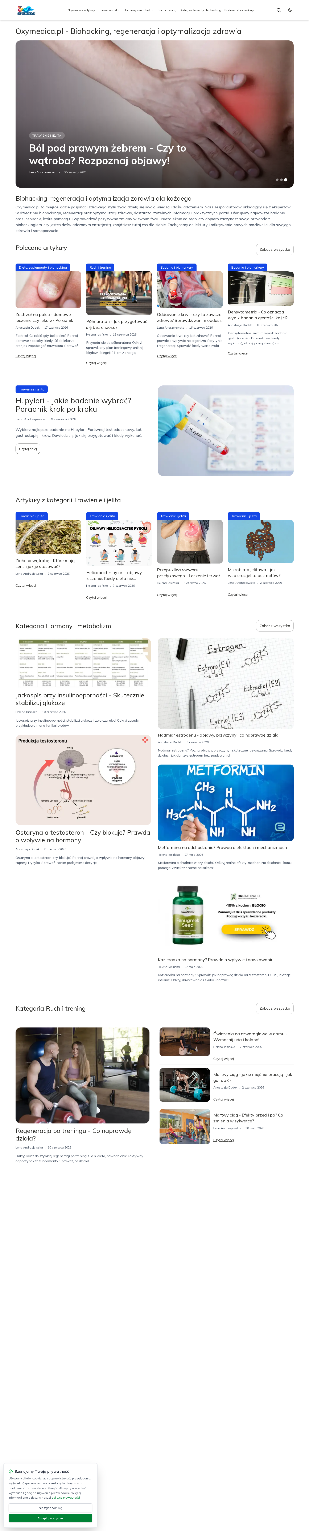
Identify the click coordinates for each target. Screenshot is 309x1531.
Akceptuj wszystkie (50, 1518)
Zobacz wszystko (275, 249)
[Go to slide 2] (281, 180)
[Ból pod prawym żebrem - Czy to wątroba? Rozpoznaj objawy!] (155, 114)
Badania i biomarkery (239, 10)
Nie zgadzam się (50, 1508)
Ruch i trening (167, 10)
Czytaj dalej (28, 449)
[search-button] (278, 10)
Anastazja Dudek (28, 327)
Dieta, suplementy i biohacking (200, 10)
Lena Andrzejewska (42, 172)
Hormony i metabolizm (139, 10)
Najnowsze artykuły (81, 10)
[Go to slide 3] (285, 179)
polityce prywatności (66, 1497)
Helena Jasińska (97, 334)
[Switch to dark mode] (290, 10)
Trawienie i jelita (109, 10)
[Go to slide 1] (277, 180)
